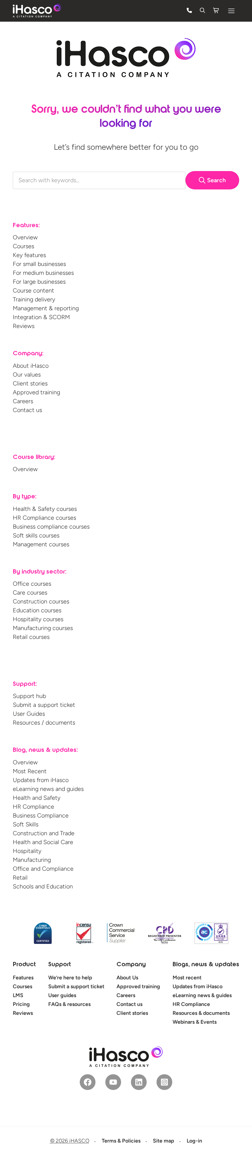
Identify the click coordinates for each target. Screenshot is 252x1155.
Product (24, 965)
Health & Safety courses (45, 508)
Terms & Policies (121, 1141)
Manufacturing (32, 859)
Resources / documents (44, 722)
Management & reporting (46, 308)
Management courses (41, 544)
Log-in (194, 1141)
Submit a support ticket (44, 704)
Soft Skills (25, 824)
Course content (33, 290)
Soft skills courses (36, 535)
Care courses (30, 592)
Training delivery (34, 299)
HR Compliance (33, 806)
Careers (23, 401)
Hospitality (27, 851)
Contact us (27, 410)
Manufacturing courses (43, 628)
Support (59, 965)
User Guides (29, 713)
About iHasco (31, 365)
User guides (62, 995)
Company (131, 965)
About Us (127, 977)
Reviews (23, 326)
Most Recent (30, 771)
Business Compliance (41, 815)
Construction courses (41, 601)
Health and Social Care (43, 842)
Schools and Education (43, 886)
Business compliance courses (51, 526)
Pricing (21, 1004)
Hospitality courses (38, 619)
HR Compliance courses (44, 517)
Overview (25, 237)
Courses (23, 246)
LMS (18, 995)
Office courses (32, 583)
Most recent (187, 977)
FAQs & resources (69, 1004)
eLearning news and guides (48, 789)
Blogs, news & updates (206, 965)
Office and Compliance (43, 868)
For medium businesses (43, 272)
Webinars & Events (195, 1022)
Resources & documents (201, 1013)
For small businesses (39, 264)
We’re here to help (70, 977)
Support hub (29, 696)
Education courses (37, 610)
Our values (27, 374)
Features (23, 977)
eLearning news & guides (202, 995)
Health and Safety (36, 797)
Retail (20, 877)
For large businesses (39, 281)
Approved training (36, 392)
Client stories (30, 383)
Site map (163, 1141)
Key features (29, 255)
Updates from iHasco (41, 780)
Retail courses (31, 637)
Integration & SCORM (41, 317)
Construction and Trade (43, 833)
